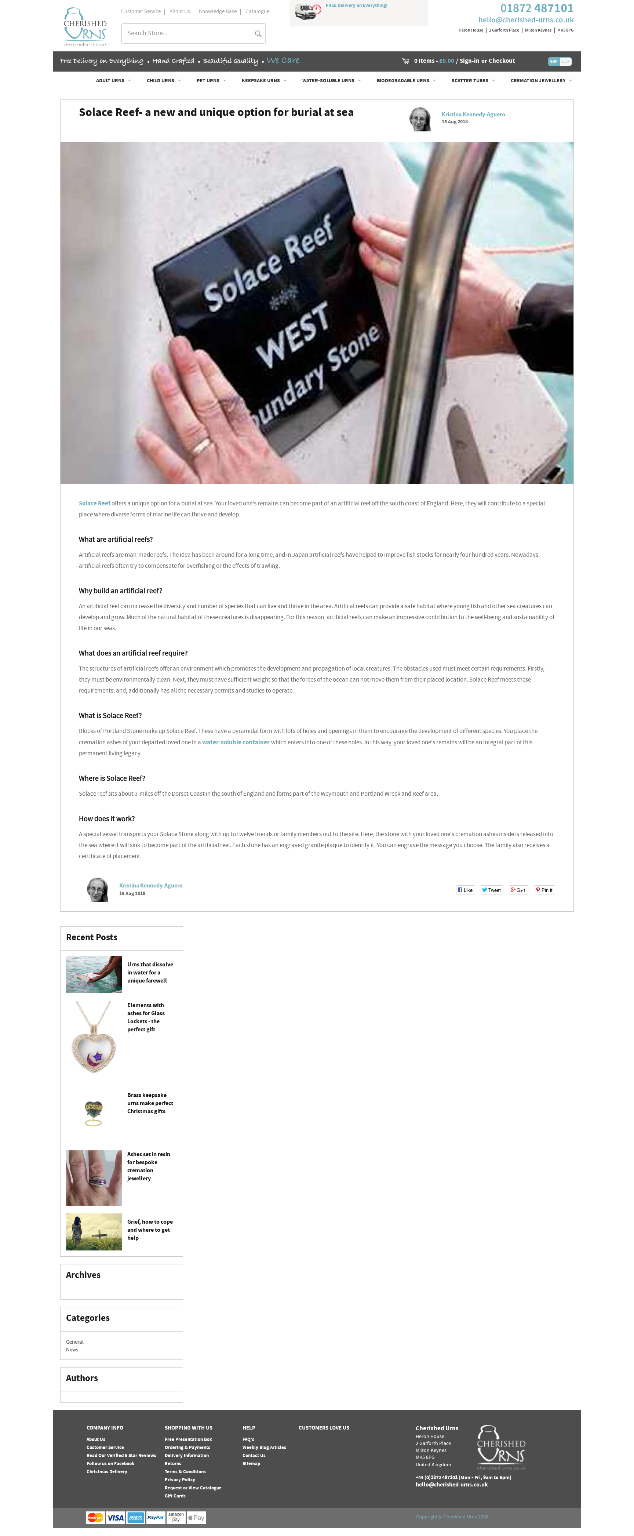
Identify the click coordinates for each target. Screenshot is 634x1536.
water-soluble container (236, 743)
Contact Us (254, 1456)
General (75, 1343)
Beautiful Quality (230, 61)
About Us (96, 1440)
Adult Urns (110, 81)
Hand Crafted (173, 61)
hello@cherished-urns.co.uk (526, 20)
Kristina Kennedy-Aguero (473, 115)
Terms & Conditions (185, 1472)
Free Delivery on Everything (102, 61)
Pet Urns (209, 81)
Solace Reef (95, 504)
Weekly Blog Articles (264, 1448)
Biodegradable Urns (403, 81)
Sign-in (470, 61)
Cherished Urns (460, 1517)
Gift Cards (175, 1496)
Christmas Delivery (107, 1472)
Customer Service (105, 1448)
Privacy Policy (180, 1480)
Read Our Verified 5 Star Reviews (121, 1456)
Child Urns (161, 81)
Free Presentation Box (188, 1440)
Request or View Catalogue (193, 1488)
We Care (283, 61)
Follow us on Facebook (110, 1464)
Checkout (502, 61)
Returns (173, 1464)
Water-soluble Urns (329, 81)
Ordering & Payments (187, 1448)
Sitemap (251, 1464)
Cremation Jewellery (538, 81)
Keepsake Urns (261, 81)
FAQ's (248, 1440)
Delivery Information (187, 1456)
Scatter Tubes (470, 81)
